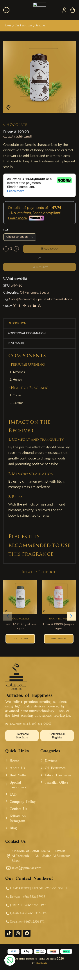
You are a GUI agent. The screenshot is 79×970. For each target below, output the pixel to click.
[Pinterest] (24, 306)
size (6, 229)
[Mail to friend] (29, 306)
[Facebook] (19, 306)
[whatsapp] (39, 306)
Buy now (42, 267)
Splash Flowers (59, 619)
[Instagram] (18, 933)
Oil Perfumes (23, 25)
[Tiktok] (9, 933)
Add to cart (51, 249)
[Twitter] (14, 306)
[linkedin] (34, 306)
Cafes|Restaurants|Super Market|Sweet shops (40, 299)
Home (7, 25)
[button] (71, 616)
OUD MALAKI (20, 619)
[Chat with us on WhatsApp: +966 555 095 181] (9, 960)
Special (40, 25)
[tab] (17, 324)
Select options (20, 638)
